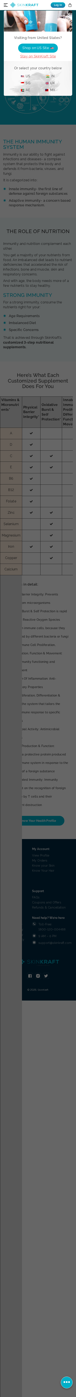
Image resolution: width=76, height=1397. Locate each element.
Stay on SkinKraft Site (38, 56)
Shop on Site (35, 48)
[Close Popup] (68, 14)
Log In (58, 5)
